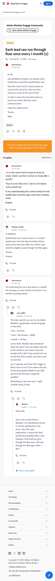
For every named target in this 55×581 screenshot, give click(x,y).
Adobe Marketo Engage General (14, 12)
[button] (14, 59)
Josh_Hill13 (21, 313)
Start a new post (24, 148)
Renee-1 (25, 404)
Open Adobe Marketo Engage (24, 30)
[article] (27, 192)
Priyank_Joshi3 (17, 227)
